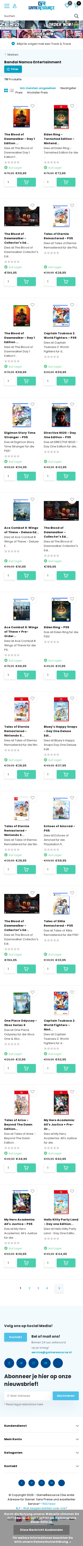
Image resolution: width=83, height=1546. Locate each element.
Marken (13, 54)
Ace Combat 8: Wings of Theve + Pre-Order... (21, 631)
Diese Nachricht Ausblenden (41, 1530)
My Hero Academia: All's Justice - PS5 (19, 1221)
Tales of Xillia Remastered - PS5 (58, 923)
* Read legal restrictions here (23, 1404)
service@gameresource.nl (40, 1352)
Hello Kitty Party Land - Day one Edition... (61, 1221)
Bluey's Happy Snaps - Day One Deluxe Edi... (60, 731)
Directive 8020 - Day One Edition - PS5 (60, 435)
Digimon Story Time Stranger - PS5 (19, 435)
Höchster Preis (37, 92)
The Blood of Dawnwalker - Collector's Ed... (16, 238)
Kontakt (15, 1337)
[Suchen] (76, 16)
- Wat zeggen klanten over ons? (41, 1508)
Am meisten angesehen (38, 88)
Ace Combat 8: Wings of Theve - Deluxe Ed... (21, 530)
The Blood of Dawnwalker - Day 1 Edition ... (19, 138)
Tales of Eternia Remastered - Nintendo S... (16, 731)
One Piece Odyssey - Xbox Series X (20, 1023)
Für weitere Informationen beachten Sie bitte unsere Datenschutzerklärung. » (43, 1540)
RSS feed (48, 1504)
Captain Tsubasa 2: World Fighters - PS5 (60, 335)
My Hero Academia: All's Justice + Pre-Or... (59, 1124)
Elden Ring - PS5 (56, 627)
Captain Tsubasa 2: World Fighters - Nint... (59, 1025)
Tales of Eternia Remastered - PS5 (58, 236)
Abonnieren (66, 1396)
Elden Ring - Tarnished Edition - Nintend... (59, 138)
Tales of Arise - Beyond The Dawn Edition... (18, 1124)
